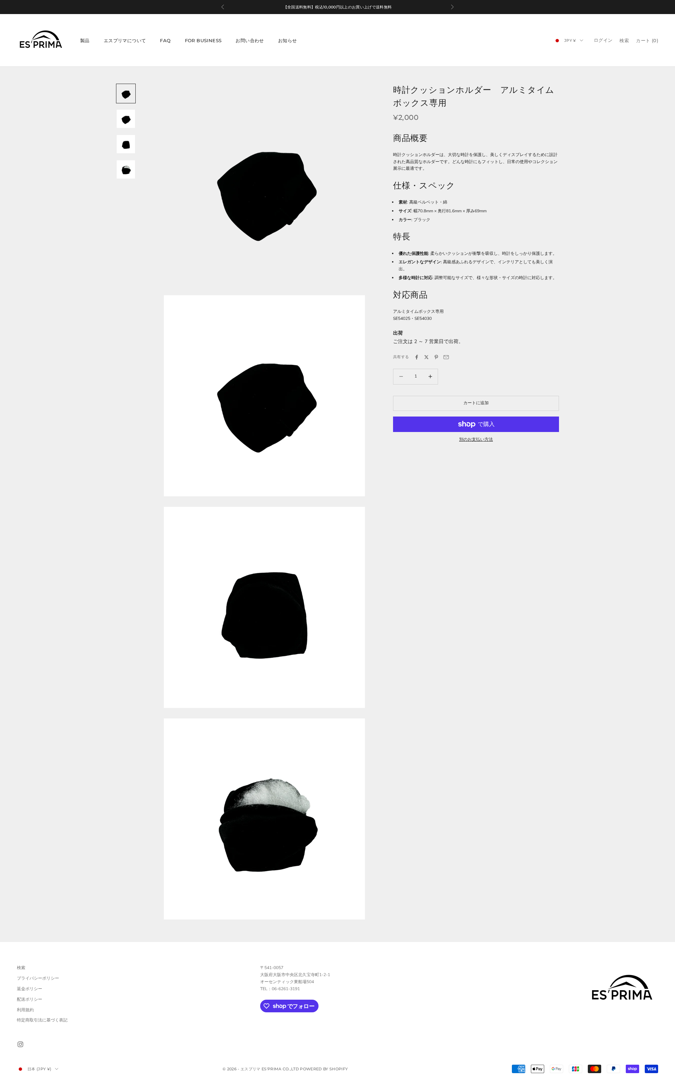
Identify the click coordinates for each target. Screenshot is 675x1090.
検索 (21, 967)
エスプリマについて (125, 40)
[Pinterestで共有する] (436, 357)
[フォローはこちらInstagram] (20, 1044)
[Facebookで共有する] (416, 357)
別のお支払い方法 (476, 439)
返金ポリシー (29, 989)
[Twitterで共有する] (426, 357)
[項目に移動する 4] (126, 169)
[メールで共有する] (446, 357)
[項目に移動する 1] (126, 93)
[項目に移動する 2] (126, 119)
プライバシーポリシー (38, 978)
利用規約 (25, 1010)
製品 (85, 40)
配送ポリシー (29, 999)
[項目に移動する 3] (126, 144)
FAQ (165, 40)
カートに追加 (476, 403)
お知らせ (287, 40)
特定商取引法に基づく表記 (42, 1020)
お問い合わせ (250, 40)
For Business (203, 40)
